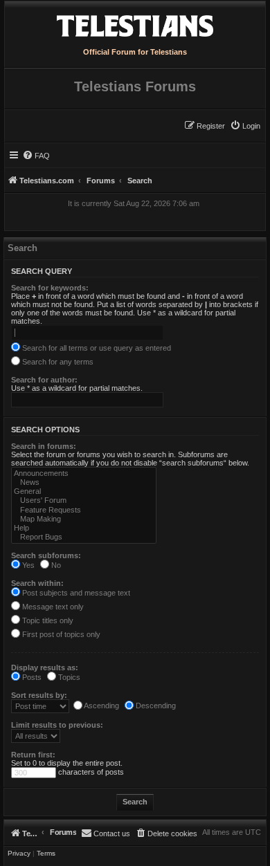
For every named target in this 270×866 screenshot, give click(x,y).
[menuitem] (245, 126)
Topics (68, 677)
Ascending (100, 705)
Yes (27, 565)
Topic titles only (46, 620)
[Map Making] (83, 519)
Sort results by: (39, 695)
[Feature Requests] (83, 510)
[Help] (83, 528)
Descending (155, 705)
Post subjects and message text (75, 593)
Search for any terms (56, 362)
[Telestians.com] (135, 22)
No (55, 565)
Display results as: (44, 667)
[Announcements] (83, 473)
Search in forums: (43, 446)
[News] (83, 482)
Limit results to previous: (57, 725)
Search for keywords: (50, 288)
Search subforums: (46, 555)
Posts (31, 677)
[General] (83, 491)
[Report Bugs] (83, 537)
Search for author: (44, 380)
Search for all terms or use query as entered (95, 348)
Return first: (33, 754)
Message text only (52, 606)
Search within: (37, 583)
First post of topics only (60, 634)
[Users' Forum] (83, 500)
